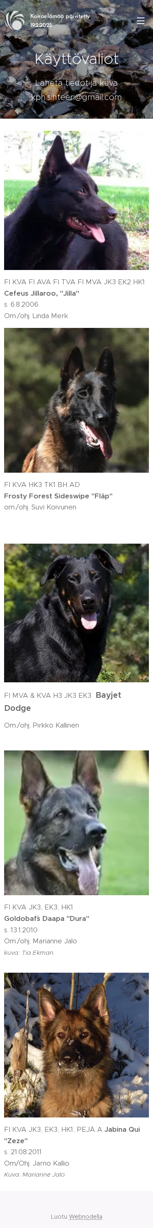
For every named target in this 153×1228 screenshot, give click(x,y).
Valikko (141, 20)
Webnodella (85, 1216)
